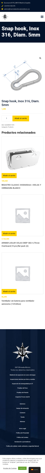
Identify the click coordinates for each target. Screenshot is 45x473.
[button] (40, 58)
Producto (11, 127)
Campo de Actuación (22, 408)
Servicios (22, 404)
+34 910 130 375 (9, 6)
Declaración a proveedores (23, 442)
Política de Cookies (22, 437)
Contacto (22, 412)
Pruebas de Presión (22, 392)
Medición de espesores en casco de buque (22, 375)
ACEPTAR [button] (22, 468)
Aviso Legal (22, 428)
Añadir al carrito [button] (9, 176)
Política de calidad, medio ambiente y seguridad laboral (22, 446)
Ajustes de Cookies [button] (10, 468)
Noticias (22, 421)
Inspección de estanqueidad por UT (22, 383)
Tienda (22, 417)
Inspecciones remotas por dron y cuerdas (22, 379)
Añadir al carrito (21, 118)
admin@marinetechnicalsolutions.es (17, 9)
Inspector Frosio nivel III (22, 397)
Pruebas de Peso (22, 388)
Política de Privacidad (22, 433)
